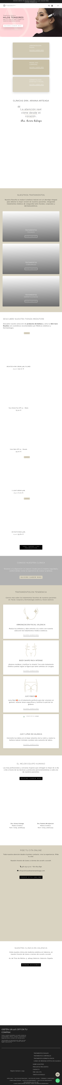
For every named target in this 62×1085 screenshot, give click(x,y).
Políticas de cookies (34, 1078)
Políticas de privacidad (21, 1078)
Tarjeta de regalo (39, 1074)
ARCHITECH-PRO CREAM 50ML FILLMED (18, 366)
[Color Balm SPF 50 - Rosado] (18, 430)
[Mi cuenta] (52, 5)
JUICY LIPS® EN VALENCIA (31, 734)
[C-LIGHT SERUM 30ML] (18, 471)
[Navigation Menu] (58, 5)
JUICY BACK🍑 (31, 696)
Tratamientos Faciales (41, 1053)
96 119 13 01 (26, 866)
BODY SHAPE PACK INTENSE (31, 660)
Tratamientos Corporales (42, 1055)
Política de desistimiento (29, 1080)
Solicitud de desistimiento (45, 1080)
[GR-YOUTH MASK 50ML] (18, 513)
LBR (37, 1082)
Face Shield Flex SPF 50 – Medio (18, 408)
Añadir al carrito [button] (12, 362)
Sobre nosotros (38, 1064)
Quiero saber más (13, 25)
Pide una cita (37, 1072)
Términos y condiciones (47, 1078)
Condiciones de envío (15, 1080)
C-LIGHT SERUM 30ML (18, 490)
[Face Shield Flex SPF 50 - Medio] (18, 389)
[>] (60, 21)
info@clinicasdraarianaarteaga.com (32, 871)
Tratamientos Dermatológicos (44, 1058)
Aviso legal (10, 1078)
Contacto (36, 1069)
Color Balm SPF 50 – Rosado (18, 449)
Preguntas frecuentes (40, 1066)
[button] (31, 547)
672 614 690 (37, 866)
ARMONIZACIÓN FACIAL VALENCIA (31, 625)
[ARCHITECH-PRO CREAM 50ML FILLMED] (18, 347)
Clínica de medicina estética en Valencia (47, 1061)
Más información (24, 362)
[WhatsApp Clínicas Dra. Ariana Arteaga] (57, 1080)
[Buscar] (49, 5)
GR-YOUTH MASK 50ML (18, 532)
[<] (2, 21)
